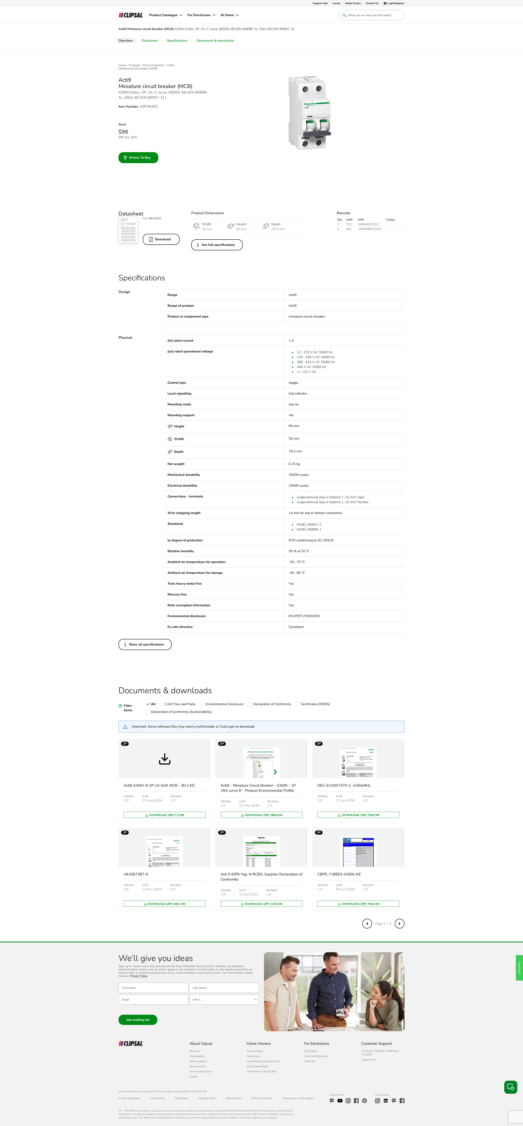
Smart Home (253, 1056)
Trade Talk (309, 1061)
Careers (194, 1076)
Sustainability (197, 1056)
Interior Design (255, 1051)
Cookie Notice (157, 1098)
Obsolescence (233, 1098)
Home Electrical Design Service (263, 1061)
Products (134, 65)
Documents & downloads (215, 40)
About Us (195, 1051)
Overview (125, 40)
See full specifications (218, 245)
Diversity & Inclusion (201, 1071)
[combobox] (224, 999)
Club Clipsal (310, 1051)
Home (122, 65)
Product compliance (129, 1098)
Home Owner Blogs (257, 1066)
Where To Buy (140, 157)
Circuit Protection (153, 65)
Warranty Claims (207, 1098)
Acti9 (170, 65)
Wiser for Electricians (315, 1056)
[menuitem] (166, 15)
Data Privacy (182, 1098)
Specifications (177, 40)
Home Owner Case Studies (261, 1071)
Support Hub (369, 1059)
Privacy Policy (138, 976)
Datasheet (150, 40)
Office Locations (198, 1061)
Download (163, 239)
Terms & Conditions (262, 1098)
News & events (198, 1066)
